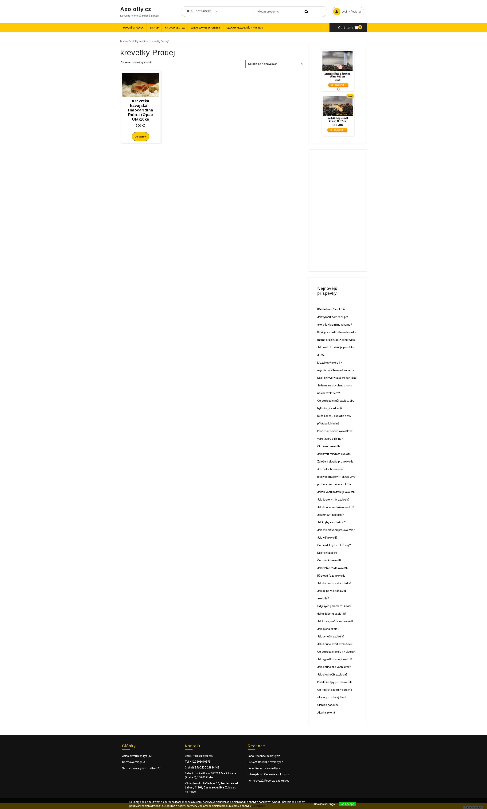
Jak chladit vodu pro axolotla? (336, 530)
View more (258, 805)
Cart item (345, 28)
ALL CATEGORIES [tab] (201, 11)
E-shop (154, 27)
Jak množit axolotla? (330, 515)
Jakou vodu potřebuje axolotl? (336, 492)
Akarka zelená (326, 712)
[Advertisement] (338, 210)
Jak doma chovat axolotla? (334, 583)
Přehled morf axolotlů (331, 309)
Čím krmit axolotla (328, 446)
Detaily (140, 136)
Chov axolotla (175, 27)
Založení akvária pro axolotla (335, 461)
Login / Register (346, 10)
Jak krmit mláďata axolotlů (334, 454)
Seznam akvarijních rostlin (244, 27)
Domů (123, 41)
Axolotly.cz (135, 9)
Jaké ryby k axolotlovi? (331, 522)
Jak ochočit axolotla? (331, 636)
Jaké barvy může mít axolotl (335, 621)
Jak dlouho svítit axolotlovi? (335, 644)
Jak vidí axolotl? (327, 537)
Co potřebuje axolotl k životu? (336, 651)
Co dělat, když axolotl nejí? (334, 545)
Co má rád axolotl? (329, 560)
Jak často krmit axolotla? (333, 499)
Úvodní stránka (133, 27)
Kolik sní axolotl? (327, 553)
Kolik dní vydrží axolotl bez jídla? (337, 378)
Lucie (251, 768)
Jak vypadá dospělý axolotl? (335, 659)
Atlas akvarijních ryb (205, 27)
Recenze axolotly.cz (267, 756)
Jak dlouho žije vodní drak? (334, 667)
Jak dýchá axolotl (328, 629)
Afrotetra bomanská (330, 469)
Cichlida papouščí (328, 705)
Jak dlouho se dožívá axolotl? (336, 507)
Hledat (305, 11)
